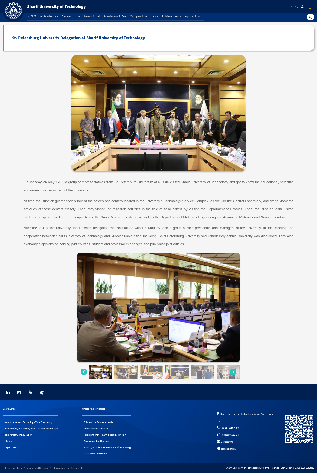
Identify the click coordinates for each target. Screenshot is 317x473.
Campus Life (138, 16)
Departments (11, 447)
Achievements (171, 16)
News (154, 16)
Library (8, 441)
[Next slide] (233, 372)
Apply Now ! (193, 16)
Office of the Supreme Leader (99, 422)
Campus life (77, 468)
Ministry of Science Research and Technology (107, 447)
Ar (296, 7)
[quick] (309, 7)
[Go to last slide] (84, 372)
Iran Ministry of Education (18, 434)
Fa (290, 7)
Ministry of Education (95, 453)
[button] (100, 372)
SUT (33, 16)
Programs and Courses (35, 468)
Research (68, 16)
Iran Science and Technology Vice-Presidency (28, 422)
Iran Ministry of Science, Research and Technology (31, 428)
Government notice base (97, 441)
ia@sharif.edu (228, 448)
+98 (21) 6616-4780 (229, 427)
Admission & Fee (115, 16)
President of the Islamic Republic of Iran (105, 434)
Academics (50, 16)
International (90, 16)
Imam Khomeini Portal (96, 428)
